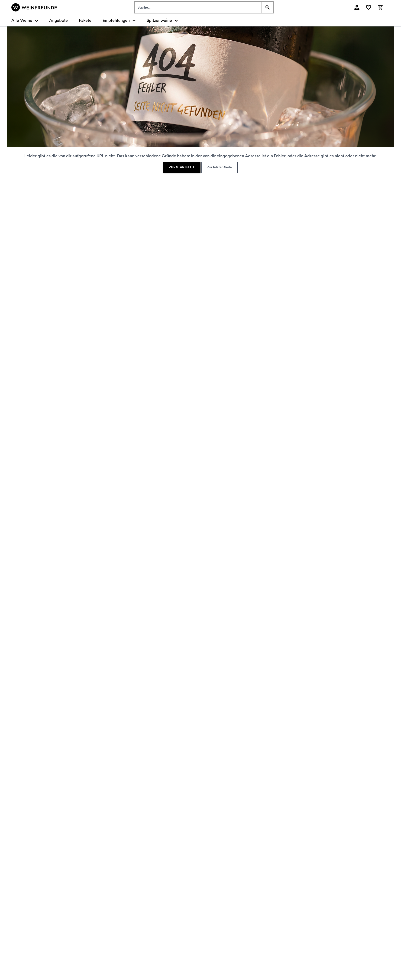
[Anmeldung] (357, 7)
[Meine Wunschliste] (368, 7)
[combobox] (198, 7)
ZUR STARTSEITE (182, 167)
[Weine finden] (267, 7)
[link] (181, 167)
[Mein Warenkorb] (380, 6)
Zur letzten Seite (219, 167)
